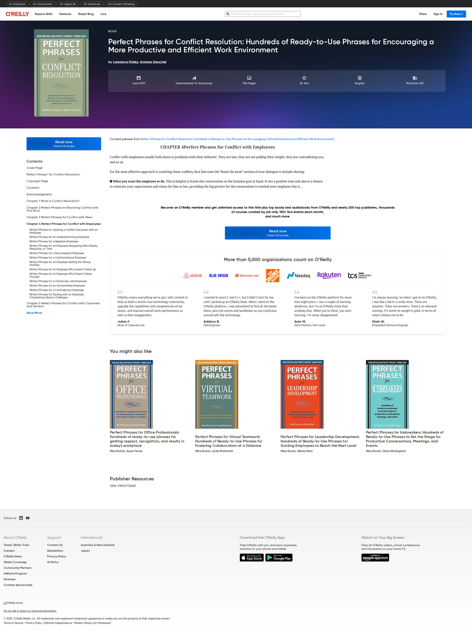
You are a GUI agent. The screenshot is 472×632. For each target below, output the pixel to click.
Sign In (437, 14)
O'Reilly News (13, 556)
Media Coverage (15, 562)
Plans (422, 14)
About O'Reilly (15, 537)
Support (54, 537)
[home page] (17, 14)
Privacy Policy (56, 556)
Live (103, 14)
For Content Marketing (121, 4)
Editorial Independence (58, 623)
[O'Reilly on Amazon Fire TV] (375, 561)
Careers (9, 551)
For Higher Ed (68, 4)
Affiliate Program (15, 573)
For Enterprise (17, 4)
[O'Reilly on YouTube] (28, 518)
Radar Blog (86, 14)
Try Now (455, 14)
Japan (85, 551)
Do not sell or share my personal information (30, 611)
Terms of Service (13, 623)
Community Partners (18, 568)
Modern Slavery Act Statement (92, 623)
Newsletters (55, 551)
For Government (42, 4)
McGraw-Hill (415, 83)
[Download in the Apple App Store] (252, 561)
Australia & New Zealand (97, 545)
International (91, 537)
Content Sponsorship (18, 585)
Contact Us (55, 545)
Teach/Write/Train (16, 545)
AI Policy (53, 562)
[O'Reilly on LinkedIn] (21, 518)
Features (65, 14)
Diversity (9, 579)
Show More (34, 312)
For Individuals (92, 4)
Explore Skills (43, 14)
